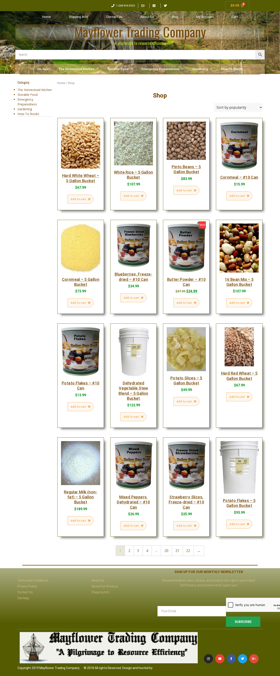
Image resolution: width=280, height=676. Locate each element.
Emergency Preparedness (161, 69)
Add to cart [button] (78, 199)
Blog (175, 17)
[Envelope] (219, 658)
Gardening (200, 69)
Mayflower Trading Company (140, 31)
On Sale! (43, 69)
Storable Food (118, 69)
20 (166, 550)
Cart (235, 17)
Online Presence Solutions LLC (173, 668)
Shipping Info (78, 17)
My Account (205, 17)
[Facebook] (231, 658)
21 (177, 550)
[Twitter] (242, 658)
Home (46, 17)
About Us (147, 17)
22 (188, 550)
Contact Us (114, 17)
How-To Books (232, 69)
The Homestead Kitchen (76, 69)
